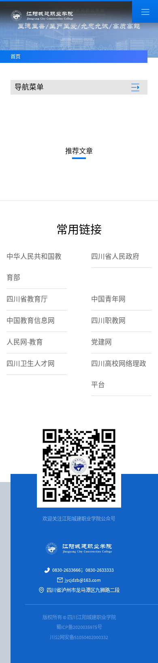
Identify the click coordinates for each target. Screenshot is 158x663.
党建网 (101, 342)
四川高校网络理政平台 (118, 374)
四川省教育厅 (27, 299)
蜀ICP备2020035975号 (79, 627)
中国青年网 (108, 299)
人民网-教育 (24, 342)
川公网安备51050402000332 (79, 637)
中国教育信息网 (30, 320)
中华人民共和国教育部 (34, 267)
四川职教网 (108, 320)
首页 (15, 57)
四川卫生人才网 (30, 363)
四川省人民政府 (115, 256)
